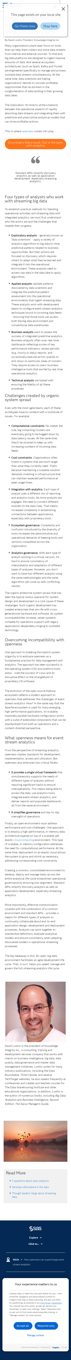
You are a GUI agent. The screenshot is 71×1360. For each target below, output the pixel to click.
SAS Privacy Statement (51, 1303)
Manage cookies (35, 1335)
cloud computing (24, 840)
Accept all (23, 1325)
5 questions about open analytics (30, 1180)
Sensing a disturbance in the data (30, 1187)
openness (27, 131)
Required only (46, 1325)
